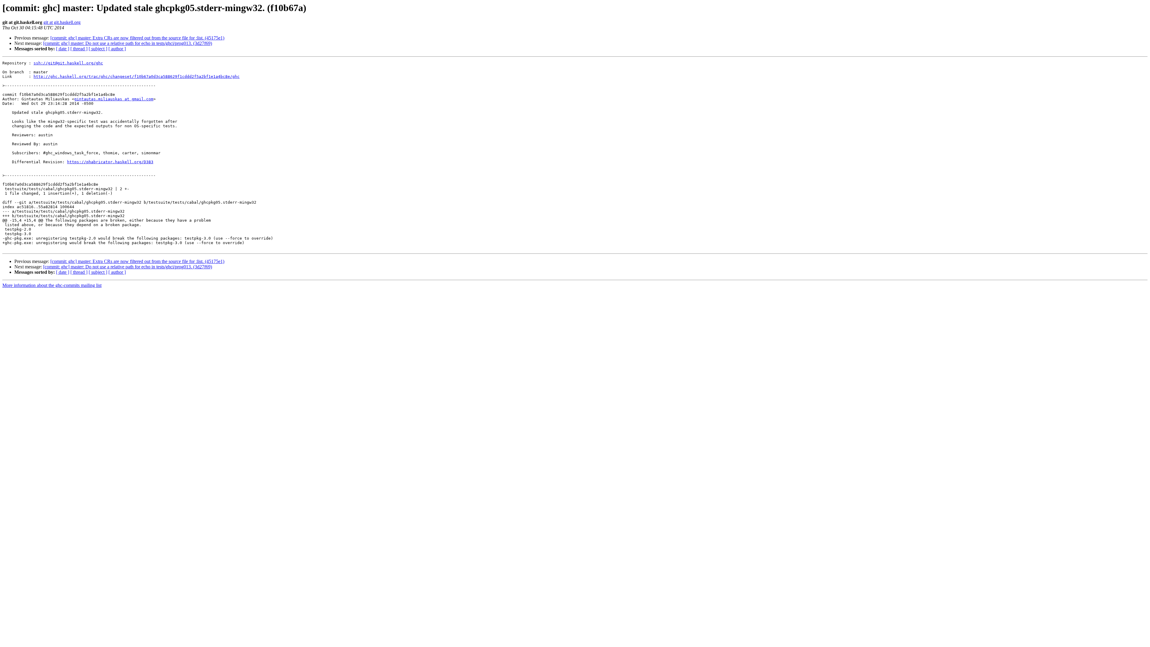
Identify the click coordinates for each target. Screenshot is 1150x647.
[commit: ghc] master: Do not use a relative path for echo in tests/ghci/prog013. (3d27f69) (127, 43)
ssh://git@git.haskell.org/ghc (68, 63)
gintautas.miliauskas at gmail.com (113, 99)
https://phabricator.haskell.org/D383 (110, 162)
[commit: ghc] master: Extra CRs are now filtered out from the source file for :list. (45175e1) (137, 37)
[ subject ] (98, 48)
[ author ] (117, 48)
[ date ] (62, 48)
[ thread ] (78, 48)
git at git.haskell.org (62, 22)
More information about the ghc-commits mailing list (52, 285)
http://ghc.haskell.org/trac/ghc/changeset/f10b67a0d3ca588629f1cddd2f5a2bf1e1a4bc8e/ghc (137, 76)
